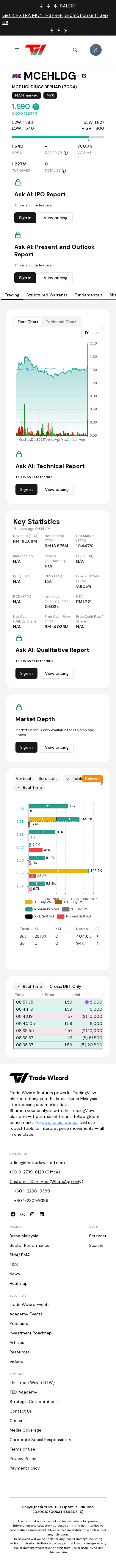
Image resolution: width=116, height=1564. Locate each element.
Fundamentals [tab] (89, 295)
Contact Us (21, 1411)
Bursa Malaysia (24, 1235)
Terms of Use (22, 1449)
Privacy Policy (23, 1458)
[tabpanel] (58, 683)
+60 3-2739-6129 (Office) (35, 1172)
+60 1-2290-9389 (32, 1191)
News (15, 1274)
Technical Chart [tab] (61, 321)
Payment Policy (25, 1468)
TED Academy (23, 1392)
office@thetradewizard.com (37, 1162)
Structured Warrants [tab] (47, 295)
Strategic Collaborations (34, 1401)
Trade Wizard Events (30, 1304)
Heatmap (19, 1283)
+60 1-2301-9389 (31, 1200)
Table (78, 778)
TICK (14, 1264)
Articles (17, 1342)
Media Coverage (25, 1430)
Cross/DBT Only (65, 986)
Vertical (23, 778)
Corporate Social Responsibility (40, 1439)
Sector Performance (29, 1245)
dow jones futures (59, 1122)
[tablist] (47, 321)
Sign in (25, 217)
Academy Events (26, 1314)
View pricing (56, 217)
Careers (17, 1420)
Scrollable (48, 778)
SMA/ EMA (20, 1254)
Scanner (97, 1245)
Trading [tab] (12, 295)
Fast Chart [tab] (28, 321)
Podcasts (19, 1323)
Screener (97, 1235)
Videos (16, 1361)
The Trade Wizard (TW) (32, 1382)
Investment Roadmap (31, 1333)
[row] (67, 929)
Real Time (32, 787)
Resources (20, 1352)
